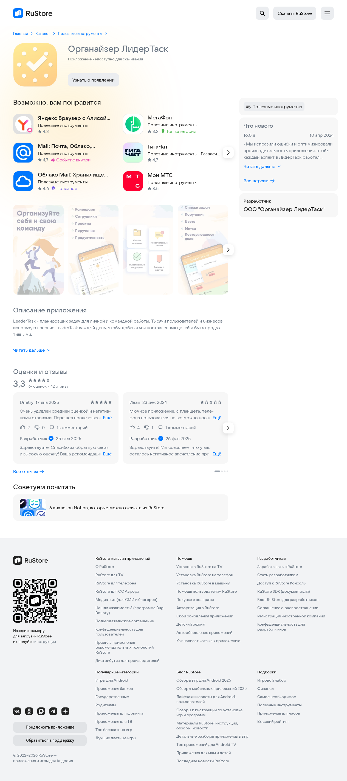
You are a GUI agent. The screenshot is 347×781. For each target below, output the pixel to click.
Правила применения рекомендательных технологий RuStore (124, 647)
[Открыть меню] (327, 13)
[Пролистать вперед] (228, 152)
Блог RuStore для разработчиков (287, 599)
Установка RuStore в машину (203, 583)
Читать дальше (29, 350)
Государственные (112, 696)
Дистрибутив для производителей (127, 660)
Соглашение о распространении (287, 607)
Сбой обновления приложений (204, 616)
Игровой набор (271, 680)
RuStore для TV (109, 574)
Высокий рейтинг (273, 721)
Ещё (107, 417)
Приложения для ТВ (113, 721)
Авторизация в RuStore (197, 607)
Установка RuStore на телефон (204, 574)
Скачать (295, 13)
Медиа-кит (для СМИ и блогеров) (126, 599)
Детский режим (190, 624)
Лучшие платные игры (115, 737)
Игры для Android (111, 680)
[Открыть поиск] (262, 13)
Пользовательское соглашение (124, 620)
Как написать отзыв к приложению (208, 640)
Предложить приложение (50, 727)
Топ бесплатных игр (113, 729)
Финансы (265, 688)
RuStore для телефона (115, 583)
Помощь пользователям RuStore (206, 591)
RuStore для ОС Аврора (117, 591)
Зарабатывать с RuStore (279, 566)
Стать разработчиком (277, 574)
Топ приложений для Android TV (206, 744)
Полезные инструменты (279, 704)
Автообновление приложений (204, 632)
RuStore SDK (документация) (283, 591)
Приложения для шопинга (119, 713)
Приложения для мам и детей (203, 752)
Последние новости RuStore (202, 760)
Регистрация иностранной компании (291, 616)
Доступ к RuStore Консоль (281, 583)
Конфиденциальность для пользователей (119, 632)
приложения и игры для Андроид (43, 760)
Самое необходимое (276, 696)
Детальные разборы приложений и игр (212, 736)
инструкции (45, 641)
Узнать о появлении (93, 80)
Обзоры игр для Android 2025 (203, 680)
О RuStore (104, 566)
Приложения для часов (278, 713)
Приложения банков (114, 688)
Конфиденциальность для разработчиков (281, 627)
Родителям (105, 704)
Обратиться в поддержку (50, 740)
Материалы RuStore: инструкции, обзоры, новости (207, 725)
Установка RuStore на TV (199, 566)
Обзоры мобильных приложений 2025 (211, 688)
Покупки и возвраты (195, 599)
